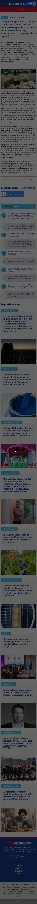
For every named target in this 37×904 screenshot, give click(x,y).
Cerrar (31, 3)
